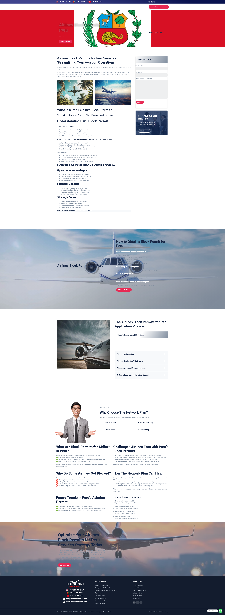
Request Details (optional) (145, 79)
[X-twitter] (154, 2)
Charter (105, 7)
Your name (139, 66)
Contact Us (144, 131)
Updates (137, 7)
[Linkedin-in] (149, 2)
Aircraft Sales (115, 7)
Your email (139, 72)
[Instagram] (152, 2)
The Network (126, 7)
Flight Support (92, 7)
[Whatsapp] (220, 611)
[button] (94, 211)
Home (82, 7)
